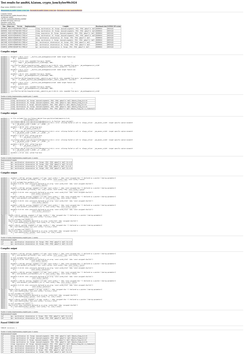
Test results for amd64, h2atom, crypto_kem (43, 10)
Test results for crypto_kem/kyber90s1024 (69, 10)
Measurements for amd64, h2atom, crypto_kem (15, 10)
